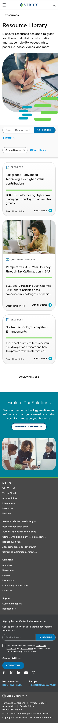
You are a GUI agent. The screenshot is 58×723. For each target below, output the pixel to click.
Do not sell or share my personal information (25, 713)
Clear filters (38, 150)
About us (7, 565)
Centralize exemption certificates (19, 552)
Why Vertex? (8, 488)
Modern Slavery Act (12, 709)
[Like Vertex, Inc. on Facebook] (3, 672)
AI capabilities (9, 498)
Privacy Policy (27, 648)
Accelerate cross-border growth (19, 547)
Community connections (15, 585)
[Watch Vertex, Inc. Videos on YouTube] (26, 672)
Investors (7, 590)
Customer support (12, 603)
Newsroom (8, 570)
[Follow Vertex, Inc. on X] (11, 672)
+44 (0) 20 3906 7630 (42, 684)
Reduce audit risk (11, 542)
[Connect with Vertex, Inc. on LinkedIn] (18, 672)
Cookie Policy (27, 706)
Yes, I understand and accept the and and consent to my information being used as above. (28, 648)
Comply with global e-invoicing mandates (24, 537)
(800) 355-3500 (12, 684)
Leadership (8, 580)
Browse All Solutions (29, 426)
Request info (9, 608)
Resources (7, 508)
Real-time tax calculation (15, 526)
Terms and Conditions (13, 703)
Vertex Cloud (9, 493)
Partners (6, 513)
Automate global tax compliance (19, 531)
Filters (7, 137)
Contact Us (13, 665)
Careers (6, 575)
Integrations (8, 503)
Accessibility (9, 706)
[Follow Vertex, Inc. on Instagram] (33, 672)
